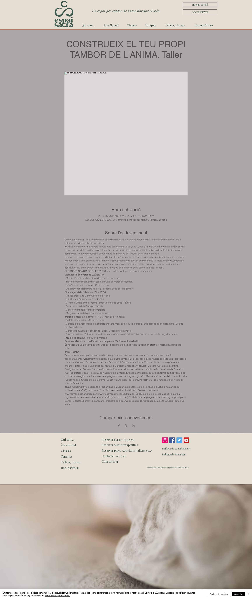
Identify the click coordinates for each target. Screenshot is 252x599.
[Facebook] (172, 440)
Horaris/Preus (70, 468)
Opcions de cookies (219, 594)
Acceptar (238, 594)
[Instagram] (165, 440)
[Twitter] (179, 440)
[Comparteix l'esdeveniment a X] (126, 425)
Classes (66, 451)
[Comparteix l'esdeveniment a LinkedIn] (133, 425)
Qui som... (67, 439)
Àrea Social (68, 445)
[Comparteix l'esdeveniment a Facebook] (119, 425)
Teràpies (66, 456)
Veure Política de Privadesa (57, 595)
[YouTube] (186, 440)
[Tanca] (248, 594)
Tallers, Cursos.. (71, 462)
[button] (126, 461)
